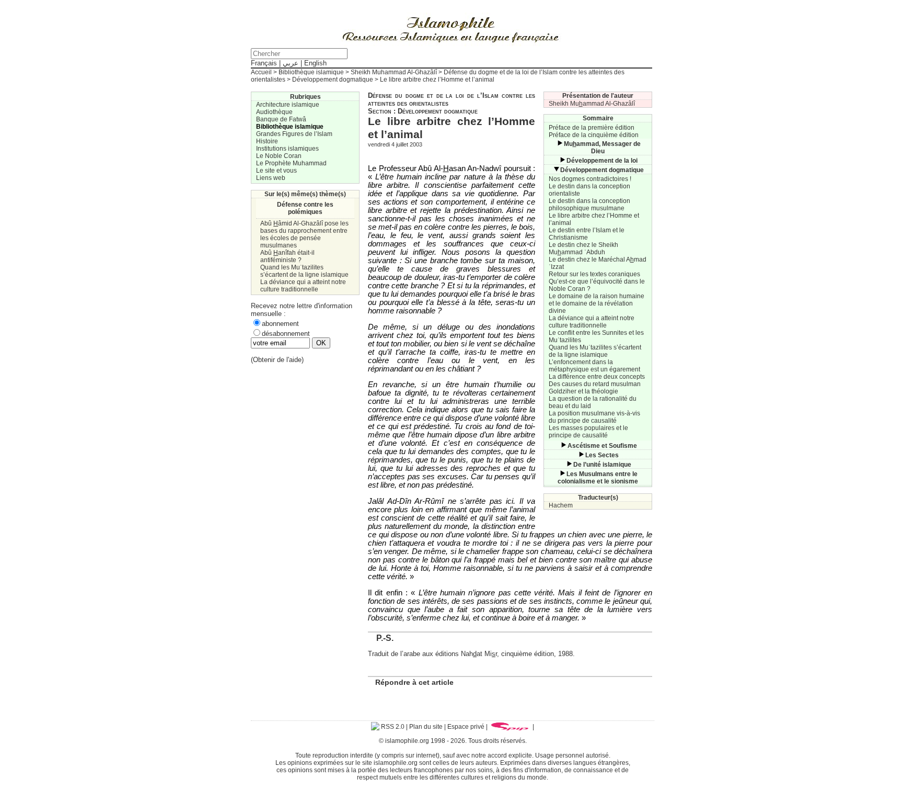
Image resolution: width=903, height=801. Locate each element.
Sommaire (598, 118)
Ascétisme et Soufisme (602, 445)
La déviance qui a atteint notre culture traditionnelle (591, 321)
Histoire (267, 141)
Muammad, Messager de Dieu (602, 147)
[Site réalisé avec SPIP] (510, 726)
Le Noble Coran (279, 156)
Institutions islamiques (287, 148)
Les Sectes (602, 455)
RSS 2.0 (391, 726)
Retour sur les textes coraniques (594, 274)
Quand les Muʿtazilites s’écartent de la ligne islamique (595, 351)
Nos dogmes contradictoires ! (590, 179)
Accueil (261, 72)
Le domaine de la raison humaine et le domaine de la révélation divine (596, 303)
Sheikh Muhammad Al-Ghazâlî (394, 72)
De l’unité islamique (602, 464)
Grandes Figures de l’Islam (294, 134)
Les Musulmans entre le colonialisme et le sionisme (598, 477)
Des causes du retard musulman (595, 384)
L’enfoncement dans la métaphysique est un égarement (594, 365)
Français (264, 63)
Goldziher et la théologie (583, 391)
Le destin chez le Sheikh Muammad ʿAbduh (583, 248)
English (315, 63)
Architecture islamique (287, 104)
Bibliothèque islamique (311, 72)
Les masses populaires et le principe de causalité (588, 431)
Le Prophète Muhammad (291, 163)
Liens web (270, 178)
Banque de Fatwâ (281, 119)
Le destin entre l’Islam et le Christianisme (586, 234)
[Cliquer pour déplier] (559, 144)
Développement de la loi (602, 160)
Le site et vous (276, 170)
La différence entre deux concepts (597, 376)
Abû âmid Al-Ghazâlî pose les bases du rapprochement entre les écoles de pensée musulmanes (304, 234)
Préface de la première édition (591, 127)
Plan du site (426, 726)
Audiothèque (274, 112)
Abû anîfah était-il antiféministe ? (287, 256)
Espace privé (465, 726)
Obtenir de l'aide (277, 360)
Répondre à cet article (414, 682)
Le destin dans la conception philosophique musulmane (589, 204)
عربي (290, 63)
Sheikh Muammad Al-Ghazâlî (592, 103)
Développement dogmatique (332, 79)
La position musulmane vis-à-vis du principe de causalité (594, 417)
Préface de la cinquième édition (594, 135)
